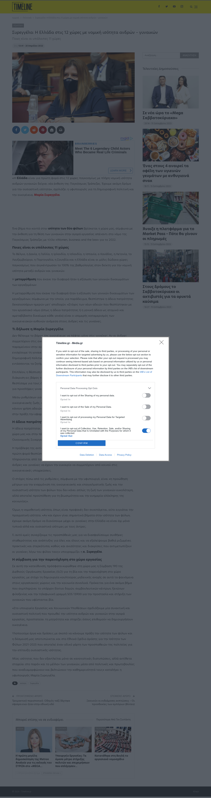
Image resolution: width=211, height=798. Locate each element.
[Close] (162, 343)
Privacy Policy (124, 454)
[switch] (146, 395)
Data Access (105, 454)
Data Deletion (87, 454)
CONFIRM (82, 443)
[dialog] (105, 399)
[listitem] (105, 388)
